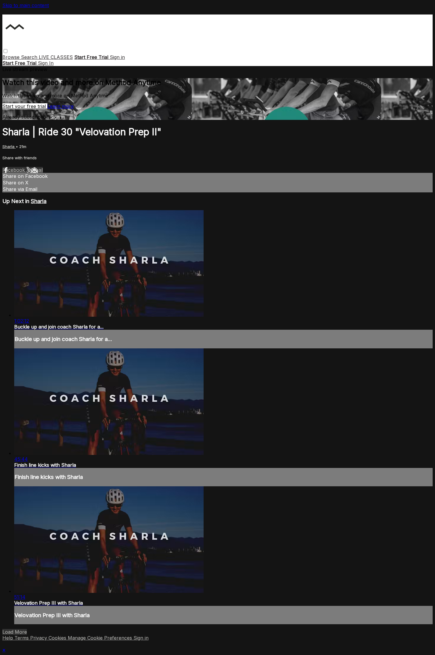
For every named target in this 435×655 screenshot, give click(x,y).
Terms (22, 638)
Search (30, 57)
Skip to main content (25, 5)
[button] (5, 51)
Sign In (46, 63)
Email (37, 170)
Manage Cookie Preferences (100, 638)
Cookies (58, 638)
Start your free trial (24, 106)
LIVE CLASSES (56, 57)
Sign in (117, 57)
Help (8, 638)
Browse (11, 57)
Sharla (9, 146)
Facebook (14, 170)
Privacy (39, 638)
